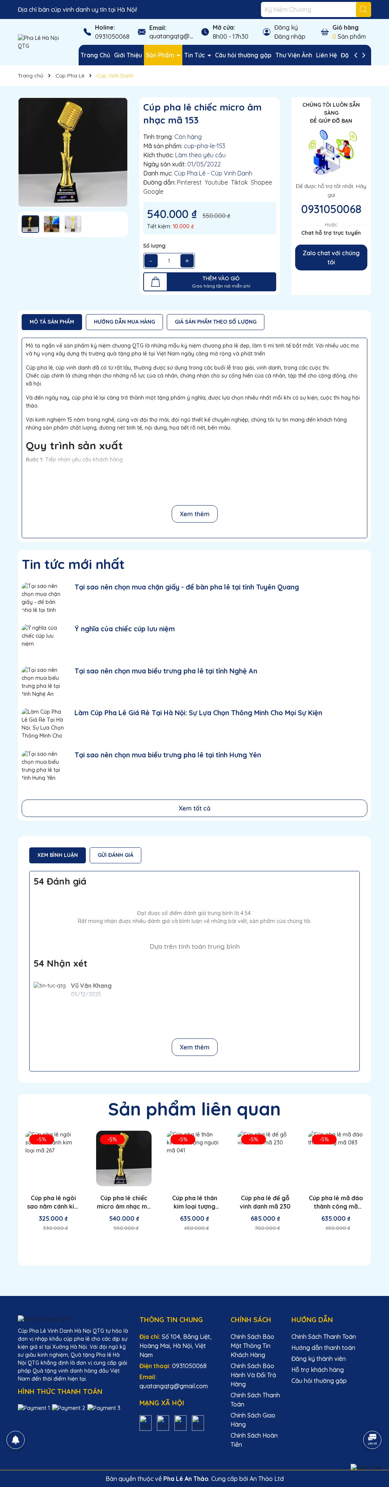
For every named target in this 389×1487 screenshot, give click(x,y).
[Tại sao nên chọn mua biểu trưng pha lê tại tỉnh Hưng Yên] (43, 765)
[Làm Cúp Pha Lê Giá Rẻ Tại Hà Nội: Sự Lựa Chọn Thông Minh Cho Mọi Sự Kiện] (43, 723)
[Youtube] (180, 1422)
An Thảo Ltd (267, 1478)
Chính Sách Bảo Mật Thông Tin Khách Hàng (252, 1346)
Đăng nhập (289, 36)
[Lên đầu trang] (372, 1418)
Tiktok (239, 182)
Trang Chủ (95, 55)
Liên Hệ (326, 55)
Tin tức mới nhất (73, 564)
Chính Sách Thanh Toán (323, 1336)
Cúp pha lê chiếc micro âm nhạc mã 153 (124, 1202)
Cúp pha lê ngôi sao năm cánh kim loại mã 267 (53, 1202)
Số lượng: (154, 245)
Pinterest (189, 182)
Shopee (261, 182)
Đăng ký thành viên (318, 1358)
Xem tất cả (194, 808)
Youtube (216, 182)
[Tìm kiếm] (363, 9)
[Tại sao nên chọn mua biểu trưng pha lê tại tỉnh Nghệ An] (43, 681)
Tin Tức (195, 55)
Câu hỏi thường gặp (243, 55)
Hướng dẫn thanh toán (323, 1347)
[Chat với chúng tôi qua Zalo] (366, 1467)
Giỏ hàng (345, 27)
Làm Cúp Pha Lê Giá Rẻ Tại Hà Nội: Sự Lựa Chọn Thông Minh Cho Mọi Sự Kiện (198, 712)
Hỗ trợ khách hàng (317, 1369)
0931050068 (112, 36)
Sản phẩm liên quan (194, 1108)
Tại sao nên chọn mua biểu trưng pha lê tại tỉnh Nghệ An (165, 671)
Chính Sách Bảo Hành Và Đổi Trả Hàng (253, 1375)
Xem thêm (195, 514)
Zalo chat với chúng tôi (331, 257)
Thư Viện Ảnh (293, 55)
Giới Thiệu (128, 55)
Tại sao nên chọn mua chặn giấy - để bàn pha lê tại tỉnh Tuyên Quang (186, 587)
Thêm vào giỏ (58, 1245)
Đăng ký (286, 27)
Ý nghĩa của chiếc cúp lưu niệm (124, 628)
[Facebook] (163, 1422)
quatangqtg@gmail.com (183, 36)
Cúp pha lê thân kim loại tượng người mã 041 (194, 1202)
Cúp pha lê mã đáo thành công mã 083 (336, 1202)
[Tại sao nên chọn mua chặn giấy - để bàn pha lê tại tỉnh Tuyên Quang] (43, 597)
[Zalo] (145, 1422)
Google (153, 191)
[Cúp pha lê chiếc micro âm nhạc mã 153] (73, 152)
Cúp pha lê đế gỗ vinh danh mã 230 (265, 1202)
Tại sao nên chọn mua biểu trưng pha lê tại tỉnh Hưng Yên (167, 755)
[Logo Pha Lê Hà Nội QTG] (42, 41)
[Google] (198, 1422)
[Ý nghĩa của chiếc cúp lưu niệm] (43, 639)
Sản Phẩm (161, 55)
